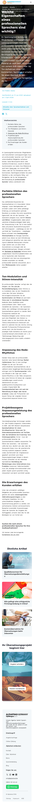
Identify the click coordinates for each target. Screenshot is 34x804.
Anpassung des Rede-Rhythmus (18, 133)
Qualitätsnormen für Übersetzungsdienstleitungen (16, 574)
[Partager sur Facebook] (3, 114)
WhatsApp (13, 787)
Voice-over (13, 168)
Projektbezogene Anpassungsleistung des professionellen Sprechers (16, 138)
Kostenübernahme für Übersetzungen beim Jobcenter (14, 631)
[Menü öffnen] (31, 2)
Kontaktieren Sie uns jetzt (10, 534)
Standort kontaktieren (17, 688)
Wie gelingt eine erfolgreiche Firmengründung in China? (17, 603)
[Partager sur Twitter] (6, 114)
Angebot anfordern (17, 664)
